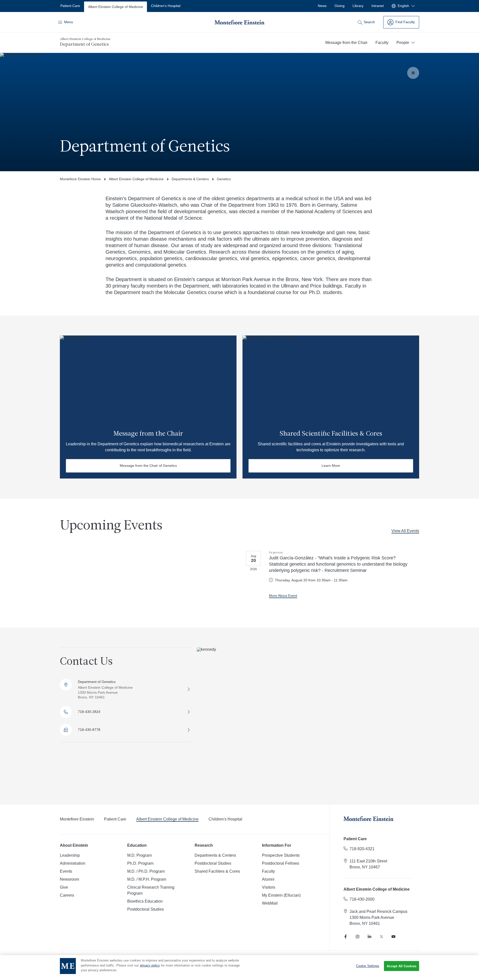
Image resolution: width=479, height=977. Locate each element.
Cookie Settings (367, 966)
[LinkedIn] (369, 937)
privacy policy (150, 965)
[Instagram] (357, 937)
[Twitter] (381, 937)
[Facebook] (346, 937)
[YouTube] (393, 937)
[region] (239, 966)
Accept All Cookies (401, 966)
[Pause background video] (413, 73)
